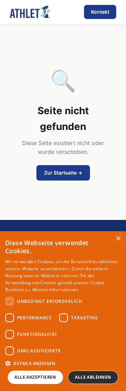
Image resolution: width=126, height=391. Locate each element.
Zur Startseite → (63, 173)
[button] (63, 363)
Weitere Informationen (55, 290)
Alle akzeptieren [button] (35, 377)
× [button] (118, 238)
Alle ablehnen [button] (93, 377)
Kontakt (100, 12)
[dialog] (63, 311)
